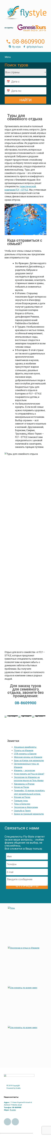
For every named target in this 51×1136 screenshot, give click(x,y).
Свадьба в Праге (22, 810)
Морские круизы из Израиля (28, 757)
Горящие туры (21, 800)
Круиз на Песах (21, 787)
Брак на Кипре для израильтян (29, 760)
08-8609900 (28, 41)
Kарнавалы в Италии (24, 784)
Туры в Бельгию (22, 804)
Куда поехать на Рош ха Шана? (29, 774)
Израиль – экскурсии (24, 770)
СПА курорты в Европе (25, 754)
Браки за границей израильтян (29, 814)
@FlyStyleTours (35, 46)
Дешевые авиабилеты (25, 747)
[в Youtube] (15, 1121)
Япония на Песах (22, 797)
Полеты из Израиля (23, 750)
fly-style (16, 46)
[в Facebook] (7, 1121)
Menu (8, 57)
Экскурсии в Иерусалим (26, 807)
